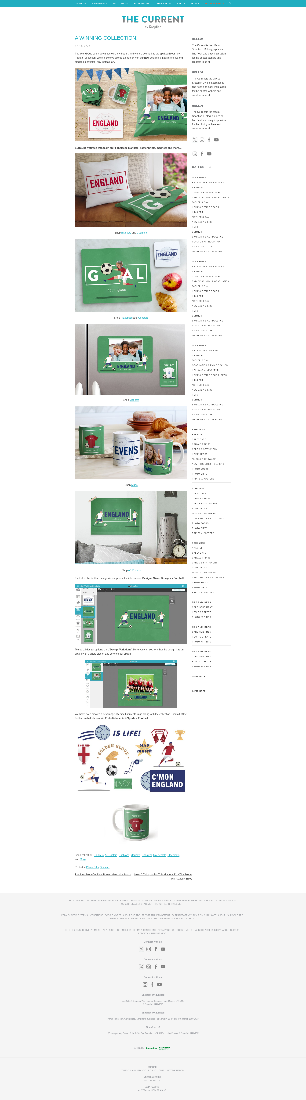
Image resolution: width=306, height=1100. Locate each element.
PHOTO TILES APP (119, 918)
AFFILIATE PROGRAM (141, 918)
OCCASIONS (199, 178)
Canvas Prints (201, 444)
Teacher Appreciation (206, 242)
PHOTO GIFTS (99, 3)
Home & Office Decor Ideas (209, 375)
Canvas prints (201, 499)
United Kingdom (175, 1070)
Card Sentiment (202, 607)
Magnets (134, 400)
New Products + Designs (208, 464)
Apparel (197, 434)
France (141, 1070)
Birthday (198, 187)
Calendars (199, 439)
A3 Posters (134, 570)
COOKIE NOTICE (181, 900)
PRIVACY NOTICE (162, 900)
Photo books (200, 523)
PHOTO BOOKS (120, 3)
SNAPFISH (80, 3)
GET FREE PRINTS (214, 3)
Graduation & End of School (210, 365)
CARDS (181, 3)
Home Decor (200, 454)
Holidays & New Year (205, 370)
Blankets (126, 232)
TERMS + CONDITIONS (91, 915)
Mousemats (159, 855)
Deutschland (128, 1070)
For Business (120, 900)
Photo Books (200, 469)
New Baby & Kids (202, 222)
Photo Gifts (92, 867)
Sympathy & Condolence (208, 237)
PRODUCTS (198, 429)
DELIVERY (91, 900)
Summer (104, 867)
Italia (161, 1070)
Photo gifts (200, 528)
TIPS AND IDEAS (201, 602)
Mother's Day (200, 217)
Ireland (151, 1070)
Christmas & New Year (206, 192)
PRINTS (195, 3)
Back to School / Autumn (208, 182)
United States (152, 1080)
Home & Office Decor (205, 207)
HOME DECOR (141, 3)
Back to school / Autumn (208, 266)
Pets (195, 227)
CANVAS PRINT (163, 3)
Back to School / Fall (206, 350)
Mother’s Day (200, 301)
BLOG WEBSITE (162, 918)
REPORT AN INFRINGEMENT (169, 904)
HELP (71, 900)
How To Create (201, 612)
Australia (144, 1090)
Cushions (142, 232)
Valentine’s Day (202, 331)
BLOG (111, 930)
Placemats (127, 317)
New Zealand (158, 1090)
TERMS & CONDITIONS (140, 900)
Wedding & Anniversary (207, 252)
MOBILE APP (104, 900)
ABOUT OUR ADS (227, 900)
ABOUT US (223, 915)
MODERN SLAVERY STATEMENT (137, 904)
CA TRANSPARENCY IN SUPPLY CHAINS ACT (194, 915)
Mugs (134, 485)
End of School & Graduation (210, 197)
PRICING (80, 900)
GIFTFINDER (199, 676)
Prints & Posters (203, 479)
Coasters (143, 317)
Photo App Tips (201, 617)
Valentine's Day (202, 247)
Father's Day (200, 202)
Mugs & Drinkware (204, 459)
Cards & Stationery (205, 449)
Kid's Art (197, 212)
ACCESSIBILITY (179, 918)
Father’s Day (200, 286)
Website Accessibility (204, 900)
